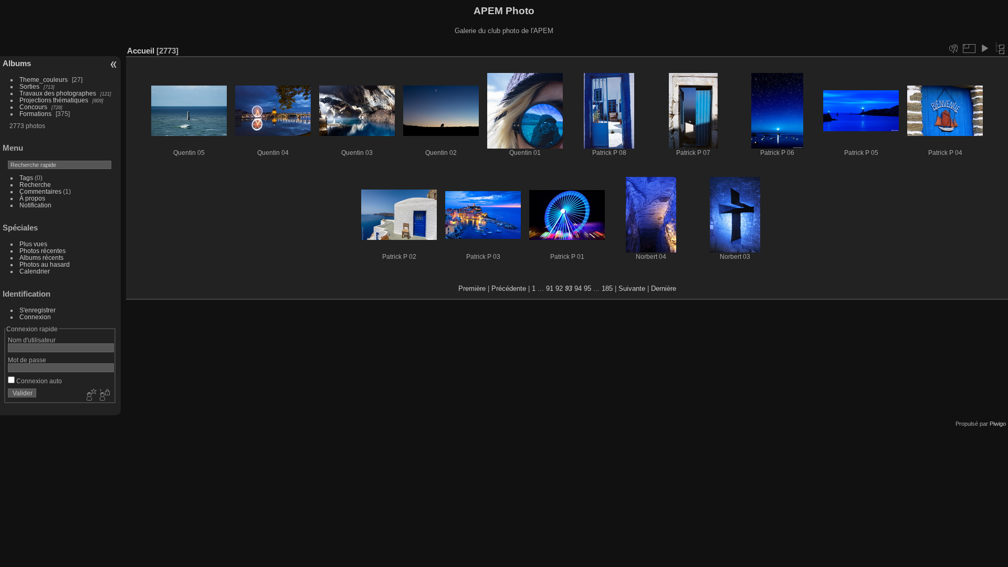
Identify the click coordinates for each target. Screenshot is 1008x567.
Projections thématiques (53, 100)
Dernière (663, 288)
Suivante (631, 288)
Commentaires (40, 191)
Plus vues (33, 243)
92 (559, 288)
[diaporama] (984, 48)
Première (472, 288)
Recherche (35, 184)
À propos (32, 198)
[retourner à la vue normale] (1000, 48)
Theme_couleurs (43, 79)
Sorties (29, 86)
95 (587, 288)
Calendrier (34, 271)
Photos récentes (42, 250)
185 (607, 288)
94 (578, 288)
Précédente (508, 288)
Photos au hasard (44, 264)
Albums (17, 63)
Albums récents (41, 257)
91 (549, 288)
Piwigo (998, 424)
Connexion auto (38, 380)
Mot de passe (27, 359)
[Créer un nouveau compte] (90, 395)
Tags (26, 177)
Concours (33, 106)
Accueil (140, 50)
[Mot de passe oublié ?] (104, 395)
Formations (35, 113)
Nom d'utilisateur (32, 340)
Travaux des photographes (57, 93)
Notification (35, 205)
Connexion (35, 316)
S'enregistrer (37, 310)
